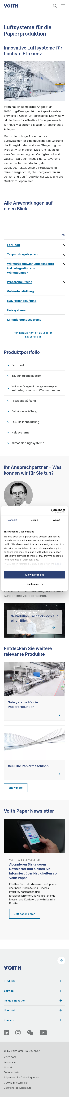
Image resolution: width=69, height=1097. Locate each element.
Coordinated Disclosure (17, 1087)
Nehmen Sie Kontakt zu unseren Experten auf (32, 334)
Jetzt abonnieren (24, 914)
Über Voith (10, 1010)
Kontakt (8, 1067)
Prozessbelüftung (24, 400)
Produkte (10, 981)
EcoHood (18, 365)
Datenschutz (11, 1072)
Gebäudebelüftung (24, 411)
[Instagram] (18, 1032)
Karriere (9, 1020)
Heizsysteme (21, 432)
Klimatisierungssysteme (28, 443)
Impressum (10, 1062)
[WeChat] (30, 1032)
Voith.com (10, 1057)
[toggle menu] (63, 7)
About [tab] (56, 520)
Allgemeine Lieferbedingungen (21, 1077)
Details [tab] (35, 520)
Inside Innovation (15, 1000)
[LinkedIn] (6, 1032)
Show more (16, 787)
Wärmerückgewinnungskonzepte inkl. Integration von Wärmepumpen (36, 388)
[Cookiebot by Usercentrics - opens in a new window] (51, 511)
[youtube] (43, 1032)
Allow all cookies (34, 574)
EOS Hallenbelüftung (25, 422)
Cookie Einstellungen (16, 1082)
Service (9, 990)
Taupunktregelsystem (27, 375)
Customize (33, 584)
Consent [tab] (12, 520)
